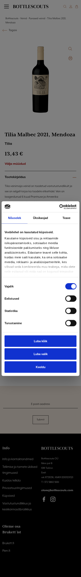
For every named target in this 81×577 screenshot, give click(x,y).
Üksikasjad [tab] (40, 218)
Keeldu (40, 367)
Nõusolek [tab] (14, 218)
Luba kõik (40, 341)
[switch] (70, 298)
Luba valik (41, 354)
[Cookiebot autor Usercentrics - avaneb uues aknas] (59, 206)
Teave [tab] (67, 218)
